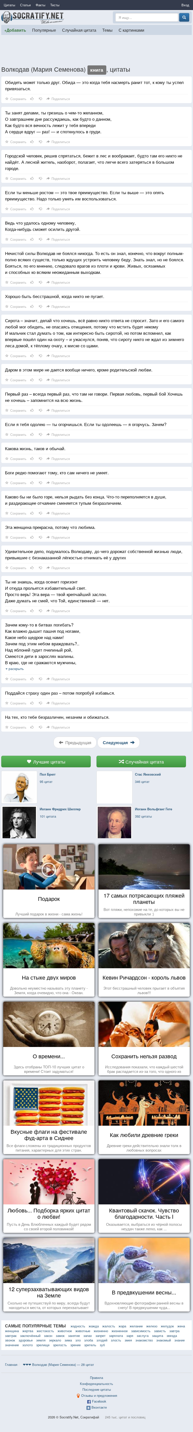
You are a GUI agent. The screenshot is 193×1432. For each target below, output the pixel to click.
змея (128, 1340)
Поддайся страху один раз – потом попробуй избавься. (60, 693)
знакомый (163, 1340)
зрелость (60, 1344)
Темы (107, 30)
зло (78, 1340)
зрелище (43, 1344)
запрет (100, 1335)
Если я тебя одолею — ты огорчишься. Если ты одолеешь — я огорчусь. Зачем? (85, 424)
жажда (94, 1326)
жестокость (45, 1330)
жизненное (120, 1330)
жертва (27, 1330)
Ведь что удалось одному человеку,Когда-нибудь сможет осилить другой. (42, 226)
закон (48, 1335)
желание (136, 1326)
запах (87, 1335)
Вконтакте (99, 1407)
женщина (12, 1330)
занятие (74, 1335)
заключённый (30, 1335)
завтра (174, 1330)
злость (116, 1340)
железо (151, 1326)
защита (157, 1335)
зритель (90, 1344)
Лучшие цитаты (48, 761)
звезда (172, 1335)
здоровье (26, 1340)
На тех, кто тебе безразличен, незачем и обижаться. (57, 717)
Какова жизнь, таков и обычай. (35, 448)
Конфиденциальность (96, 1383)
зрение (75, 1344)
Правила (96, 1377)
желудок (167, 1326)
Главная (11, 1364)
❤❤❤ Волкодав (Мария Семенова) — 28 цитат (58, 1364)
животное (65, 1330)
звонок (10, 1340)
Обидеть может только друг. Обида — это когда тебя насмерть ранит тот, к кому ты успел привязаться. (94, 85)
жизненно (101, 1330)
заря (129, 1335)
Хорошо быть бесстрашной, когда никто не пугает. (54, 296)
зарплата (116, 1335)
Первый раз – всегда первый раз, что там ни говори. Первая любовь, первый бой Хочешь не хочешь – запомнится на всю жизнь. (94, 397)
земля (40, 1340)
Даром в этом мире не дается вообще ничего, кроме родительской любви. (79, 369)
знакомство (144, 1340)
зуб (102, 1344)
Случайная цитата (79, 30)
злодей (101, 1340)
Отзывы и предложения (99, 1395)
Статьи (25, 5)
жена (181, 1326)
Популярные (44, 30)
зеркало (55, 1340)
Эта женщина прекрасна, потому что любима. (50, 527)
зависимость (141, 1330)
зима (68, 1340)
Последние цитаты (96, 1389)
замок (60, 1335)
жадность (78, 1326)
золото (27, 1344)
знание (179, 1340)
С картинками (131, 30)
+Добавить (15, 30)
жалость (108, 1326)
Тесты (54, 5)
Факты (40, 5)
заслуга (143, 1335)
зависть (160, 1330)
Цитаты (9, 5)
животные (82, 1330)
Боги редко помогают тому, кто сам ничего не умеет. (57, 472)
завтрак (11, 1335)
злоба (88, 1340)
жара (122, 1326)
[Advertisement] (96, 50)
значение (12, 1344)
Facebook (99, 1401)
